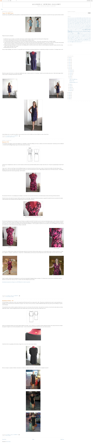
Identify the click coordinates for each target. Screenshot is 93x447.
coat (80, 32)
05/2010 (6, 435)
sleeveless (81, 39)
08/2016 (90, 22)
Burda (83, 29)
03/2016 (80, 19)
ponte (76, 38)
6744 (87, 27)
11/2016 (75, 24)
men (75, 37)
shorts (73, 39)
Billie (68, 29)
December (71, 70)
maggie (86, 36)
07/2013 (71, 22)
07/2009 (87, 21)
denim (70, 33)
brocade (81, 29)
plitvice (74, 38)
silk (74, 39)
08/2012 (85, 22)
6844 (88, 27)
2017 (70, 60)
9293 (82, 28)
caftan (74, 32)
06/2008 (69, 21)
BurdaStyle (81, 31)
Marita (69, 37)
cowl (86, 32)
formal (90, 33)
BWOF (72, 32)
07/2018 (75, 22)
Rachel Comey (79, 38)
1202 (90, 24)
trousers (85, 40)
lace (79, 36)
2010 (70, 93)
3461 (76, 27)
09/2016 (71, 23)
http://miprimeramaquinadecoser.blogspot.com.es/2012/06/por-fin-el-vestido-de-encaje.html (16, 281)
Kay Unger (74, 36)
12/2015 (88, 24)
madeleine (83, 36)
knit (78, 36)
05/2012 (76, 20)
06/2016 (78, 21)
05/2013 (78, 20)
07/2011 (89, 21)
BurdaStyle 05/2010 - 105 (7, 300)
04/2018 (90, 19)
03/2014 (78, 19)
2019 (70, 57)
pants (90, 37)
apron (84, 28)
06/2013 (73, 21)
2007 (70, 98)
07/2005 (82, 21)
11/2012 (69, 24)
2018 (70, 59)
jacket (84, 34)
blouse (76, 29)
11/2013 (71, 24)
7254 (72, 28)
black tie (72, 29)
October (71, 73)
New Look (83, 37)
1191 (82, 24)
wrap (79, 41)
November (71, 71)
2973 (73, 27)
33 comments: (16, 295)
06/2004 (90, 20)
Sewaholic (69, 39)
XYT (81, 41)
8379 (78, 28)
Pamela (88, 37)
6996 (90, 27)
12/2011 (84, 24)
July (70, 76)
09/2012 (69, 23)
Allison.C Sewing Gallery (46, 4)
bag (85, 28)
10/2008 (76, 23)
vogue (72, 41)
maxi (70, 37)
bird (69, 29)
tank (70, 40)
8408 (79, 28)
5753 (80, 27)
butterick (9, 296)
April (70, 85)
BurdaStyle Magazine (87, 31)
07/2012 (69, 22)
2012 (70, 68)
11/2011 (90, 23)
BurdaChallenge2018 (76, 31)
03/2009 (71, 19)
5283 (77, 27)
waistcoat (75, 41)
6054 (81, 27)
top (75, 40)
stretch (84, 39)
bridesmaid (78, 29)
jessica (69, 36)
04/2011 (83, 19)
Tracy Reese (82, 40)
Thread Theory (73, 40)
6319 (85, 27)
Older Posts (62, 439)
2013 (70, 67)
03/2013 (75, 19)
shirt (71, 39)
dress (13, 296)
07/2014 (73, 22)
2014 (70, 65)
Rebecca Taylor (83, 38)
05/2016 (83, 20)
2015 (70, 63)
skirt (79, 39)
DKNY (73, 33)
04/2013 (85, 19)
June (70, 77)
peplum (71, 38)
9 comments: (15, 434)
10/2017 (87, 23)
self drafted (89, 38)
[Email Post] (19, 295)
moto (81, 37)
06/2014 (75, 21)
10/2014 (81, 23)
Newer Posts (4, 439)
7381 (73, 28)
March (71, 87)
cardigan (78, 32)
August (71, 74)
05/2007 (69, 20)
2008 (70, 97)
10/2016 (85, 23)
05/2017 (85, 20)
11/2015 (73, 24)
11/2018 (77, 24)
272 (71, 27)
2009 (70, 95)
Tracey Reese (78, 40)
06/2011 (71, 21)
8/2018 (76, 28)
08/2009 (80, 22)
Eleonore (84, 33)
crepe (87, 32)
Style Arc (86, 39)
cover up (84, 32)
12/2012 (86, 24)
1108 (79, 24)
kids (76, 36)
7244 (69, 28)
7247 (71, 28)
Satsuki (86, 38)
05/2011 (73, 20)
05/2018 (88, 20)
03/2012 (73, 19)
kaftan (72, 36)
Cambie (76, 32)
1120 (80, 24)
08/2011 (82, 22)
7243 (68, 28)
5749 (6, 296)
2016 (70, 62)
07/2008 (85, 21)
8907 (81, 28)
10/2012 (78, 23)
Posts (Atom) (8, 441)
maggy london (89, 36)
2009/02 (69, 27)
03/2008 (69, 19)
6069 (82, 27)
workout (78, 41)
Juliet (70, 36)
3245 (74, 27)
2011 (70, 92)
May (70, 84)
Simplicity (76, 39)
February (71, 88)
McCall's (73, 37)
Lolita (81, 36)
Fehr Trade (87, 33)
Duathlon (81, 33)
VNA (70, 41)
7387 (75, 28)
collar (82, 32)
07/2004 (80, 21)
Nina (86, 37)
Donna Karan (75, 33)
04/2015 (88, 19)
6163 (84, 27)
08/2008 (78, 22)
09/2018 (73, 23)
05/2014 (80, 20)
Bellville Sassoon (88, 28)
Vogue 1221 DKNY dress (7, 13)
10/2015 (83, 23)
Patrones (69, 38)
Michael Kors (78, 37)
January (71, 90)
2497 (70, 27)
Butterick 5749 (5, 142)
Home (2, 9)
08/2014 (87, 22)
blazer (74, 29)
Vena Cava (87, 40)
